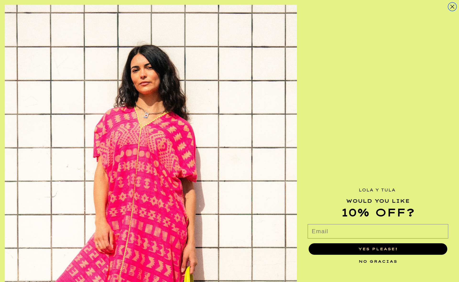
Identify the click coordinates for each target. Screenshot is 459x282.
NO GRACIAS (378, 260)
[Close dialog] (452, 6)
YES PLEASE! (378, 249)
